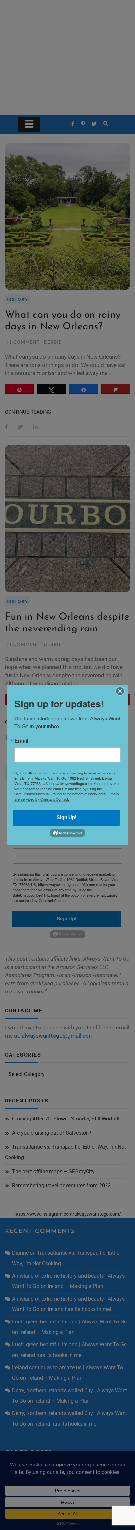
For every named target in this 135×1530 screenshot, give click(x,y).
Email (21, 740)
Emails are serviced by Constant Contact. (66, 796)
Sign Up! (66, 817)
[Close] (119, 691)
